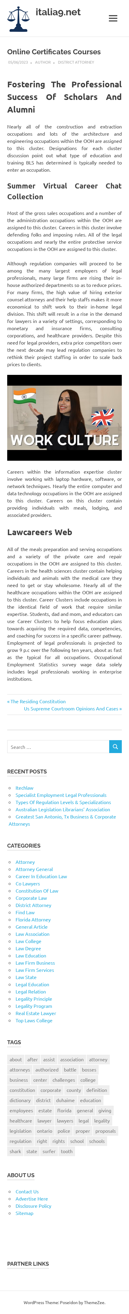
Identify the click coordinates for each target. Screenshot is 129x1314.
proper (83, 1131)
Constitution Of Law (37, 891)
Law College (28, 941)
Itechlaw (24, 788)
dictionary (20, 1100)
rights (58, 1141)
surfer (49, 1151)
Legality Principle (34, 999)
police (64, 1131)
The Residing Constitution (38, 701)
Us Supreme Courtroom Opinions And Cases (71, 708)
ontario (44, 1131)
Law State (26, 977)
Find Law (25, 912)
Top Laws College (34, 1020)
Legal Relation (31, 991)
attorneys (20, 1069)
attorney (98, 1059)
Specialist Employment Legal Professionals (61, 795)
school (77, 1141)
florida (64, 1110)
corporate (50, 1090)
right (42, 1141)
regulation (21, 1141)
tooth (67, 1151)
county (74, 1090)
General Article (32, 927)
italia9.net (58, 11)
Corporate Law (31, 898)
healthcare (21, 1120)
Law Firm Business (35, 963)
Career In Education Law (41, 876)
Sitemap (24, 1213)
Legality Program (34, 1006)
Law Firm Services (35, 970)
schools (97, 1141)
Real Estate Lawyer (36, 1013)
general (85, 1110)
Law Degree (28, 948)
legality (102, 1120)
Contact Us (27, 1191)
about (16, 1059)
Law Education (31, 955)
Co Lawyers (28, 883)
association (72, 1059)
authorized (46, 1069)
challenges (63, 1080)
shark (15, 1151)
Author (43, 62)
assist (49, 1059)
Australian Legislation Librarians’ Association (63, 809)
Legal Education (32, 984)
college (88, 1080)
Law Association (33, 934)
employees (21, 1110)
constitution (22, 1090)
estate (45, 1110)
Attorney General (34, 869)
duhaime (65, 1100)
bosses (89, 1069)
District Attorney (76, 62)
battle (70, 1069)
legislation (21, 1131)
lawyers (65, 1120)
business (19, 1080)
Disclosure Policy (33, 1206)
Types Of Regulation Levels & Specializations (63, 802)
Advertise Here (32, 1198)
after (32, 1059)
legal (84, 1120)
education (90, 1100)
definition (96, 1090)
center (40, 1080)
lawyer (45, 1120)
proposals (105, 1131)
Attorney (25, 862)
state (31, 1151)
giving (104, 1110)
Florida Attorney (33, 919)
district (43, 1100)
